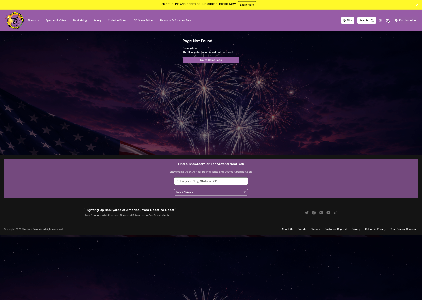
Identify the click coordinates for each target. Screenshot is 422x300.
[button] (347, 20)
